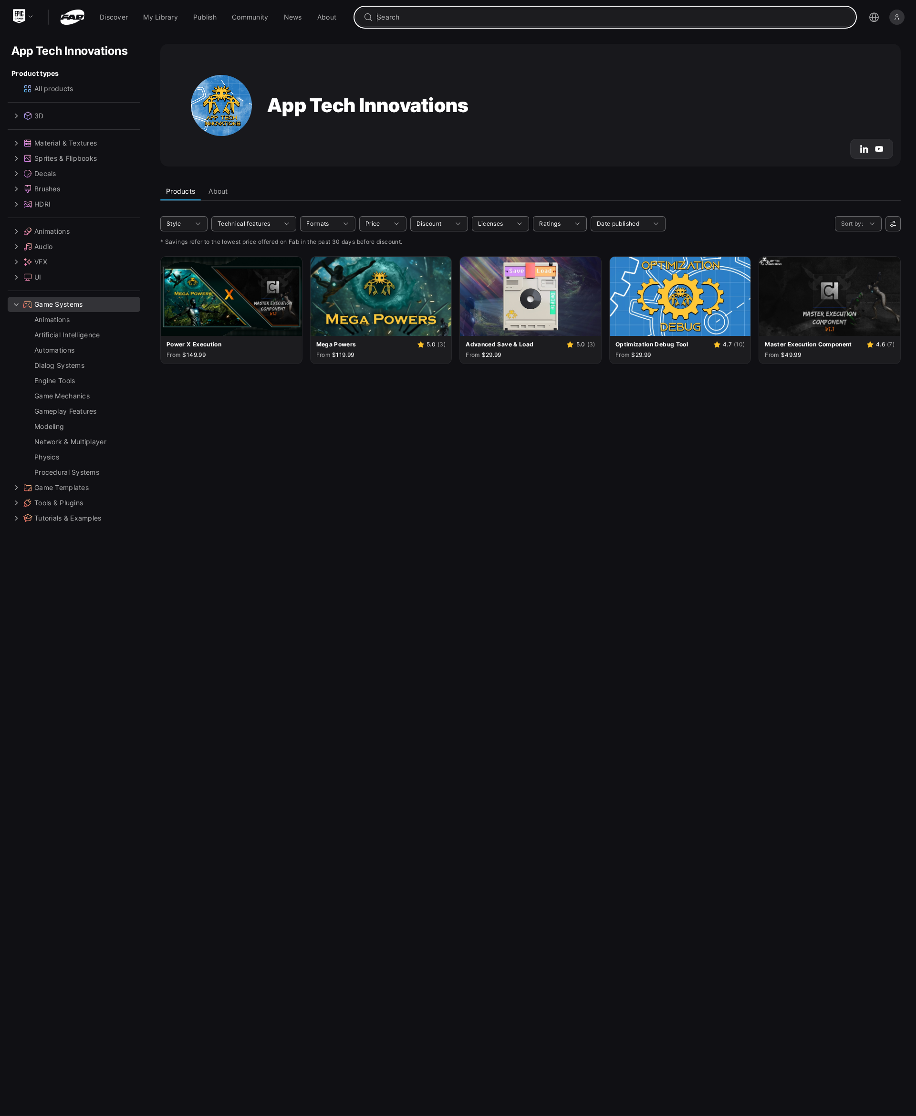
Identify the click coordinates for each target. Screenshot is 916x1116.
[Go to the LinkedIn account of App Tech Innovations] (864, 149)
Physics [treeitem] (46, 457)
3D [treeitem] (39, 116)
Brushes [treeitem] (47, 189)
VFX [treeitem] (40, 262)
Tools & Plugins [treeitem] (58, 503)
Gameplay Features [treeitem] (65, 411)
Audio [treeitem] (43, 246)
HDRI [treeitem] (42, 204)
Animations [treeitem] (52, 231)
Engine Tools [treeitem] (54, 380)
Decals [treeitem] (45, 173)
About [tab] (218, 191)
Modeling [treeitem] (49, 426)
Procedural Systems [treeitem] (66, 472)
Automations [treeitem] (54, 350)
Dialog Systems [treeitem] (59, 365)
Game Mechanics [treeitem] (62, 396)
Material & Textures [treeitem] (65, 143)
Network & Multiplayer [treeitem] (70, 442)
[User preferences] (893, 223)
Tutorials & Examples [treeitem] (68, 518)
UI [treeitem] (38, 277)
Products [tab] (180, 191)
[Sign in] (897, 17)
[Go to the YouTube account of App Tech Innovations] (879, 149)
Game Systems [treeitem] (58, 304)
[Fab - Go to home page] (72, 17)
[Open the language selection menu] (874, 17)
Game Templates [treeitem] (61, 487)
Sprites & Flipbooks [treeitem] (65, 158)
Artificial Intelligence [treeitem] (67, 335)
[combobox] (612, 17)
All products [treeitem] (53, 88)
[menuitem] (113, 17)
